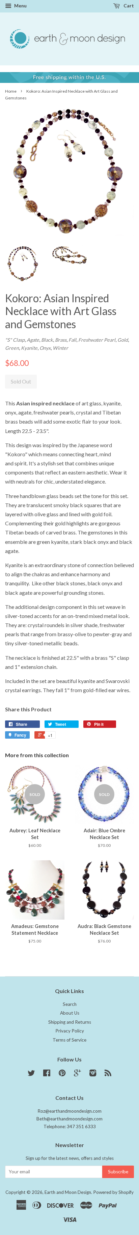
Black (47, 340)
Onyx (45, 348)
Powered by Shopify (113, 1192)
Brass (60, 340)
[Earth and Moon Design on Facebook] (47, 1074)
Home (11, 91)
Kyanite (29, 348)
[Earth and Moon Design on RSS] (108, 1074)
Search (70, 1004)
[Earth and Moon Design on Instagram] (92, 1074)
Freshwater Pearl (96, 340)
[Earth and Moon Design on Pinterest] (62, 1074)
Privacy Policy (69, 1030)
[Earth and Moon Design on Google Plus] (77, 1074)
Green (12, 348)
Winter (60, 348)
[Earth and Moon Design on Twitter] (31, 1074)
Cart (128, 5)
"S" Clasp (15, 340)
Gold (122, 340)
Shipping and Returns (69, 1022)
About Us (69, 1013)
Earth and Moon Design (68, 1192)
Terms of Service (69, 1040)
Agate (33, 340)
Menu (20, 5)
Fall (72, 340)
